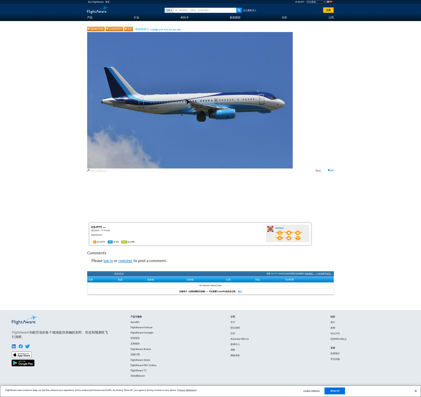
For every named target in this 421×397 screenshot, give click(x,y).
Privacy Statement (186, 390)
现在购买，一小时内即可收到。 (319, 273)
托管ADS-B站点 (339, 339)
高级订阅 (135, 354)
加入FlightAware (96, 2)
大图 (98, 171)
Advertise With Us (240, 339)
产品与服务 (136, 316)
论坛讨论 (335, 333)
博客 (233, 350)
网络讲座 (235, 355)
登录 (107, 2)
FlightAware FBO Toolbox (144, 365)
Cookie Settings (311, 391)
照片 (333, 322)
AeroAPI (135, 322)
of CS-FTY (99, 242)
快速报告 (135, 338)
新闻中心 (235, 344)
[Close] (415, 391)
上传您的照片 (115, 29)
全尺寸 (105, 171)
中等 (92, 171)
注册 (328, 10)
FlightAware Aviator (141, 349)
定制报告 (135, 343)
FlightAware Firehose (141, 327)
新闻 (333, 327)
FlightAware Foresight (142, 332)
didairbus (279, 228)
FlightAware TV (139, 370)
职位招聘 (235, 327)
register (125, 260)
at (128, 242)
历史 (233, 333)
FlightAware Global (140, 360)
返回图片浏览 (97, 29)
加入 (240, 291)
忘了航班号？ (249, 10)
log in (108, 260)
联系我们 (335, 353)
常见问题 (335, 359)
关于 (233, 322)
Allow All (334, 391)
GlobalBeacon (138, 375)
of (114, 242)
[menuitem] (89, 17)
